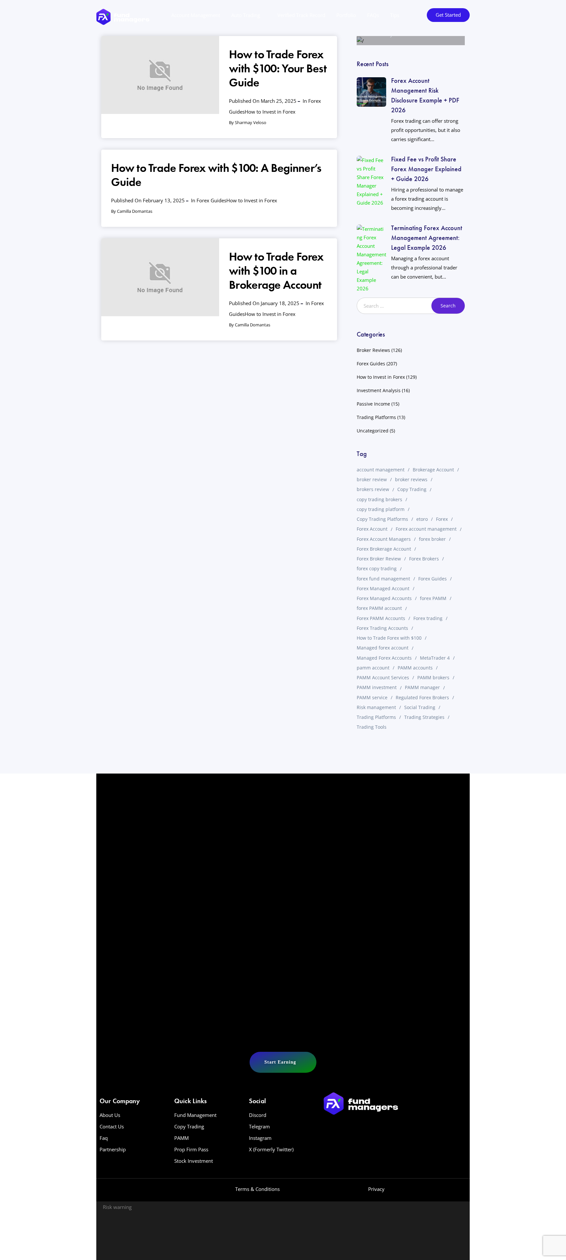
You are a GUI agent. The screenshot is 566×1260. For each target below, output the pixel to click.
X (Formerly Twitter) (271, 1149)
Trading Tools (372, 727)
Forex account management (426, 529)
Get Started (448, 14)
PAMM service (372, 697)
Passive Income (373, 404)
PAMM (181, 1138)
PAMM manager (422, 687)
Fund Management (195, 1115)
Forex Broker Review (379, 559)
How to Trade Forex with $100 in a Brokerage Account (276, 270)
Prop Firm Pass (191, 1149)
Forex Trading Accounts (382, 628)
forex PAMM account (379, 608)
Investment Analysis (379, 390)
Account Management (195, 15)
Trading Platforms (376, 417)
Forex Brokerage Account (384, 549)
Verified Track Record (301, 15)
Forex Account (372, 529)
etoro (422, 519)
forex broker (432, 539)
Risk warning (117, 1207)
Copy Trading (411, 489)
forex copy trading (377, 568)
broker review (372, 479)
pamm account (373, 668)
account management (381, 469)
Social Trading (419, 707)
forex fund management (383, 578)
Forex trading (428, 618)
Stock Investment (193, 1161)
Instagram (260, 1138)
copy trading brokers (379, 499)
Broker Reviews (373, 350)
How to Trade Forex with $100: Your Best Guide (278, 68)
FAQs (373, 15)
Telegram (259, 1126)
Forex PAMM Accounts (381, 618)
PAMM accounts (415, 668)
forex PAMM (433, 598)
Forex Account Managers (384, 539)
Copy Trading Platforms (382, 519)
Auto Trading (245, 15)
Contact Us (112, 1126)
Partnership (113, 1149)
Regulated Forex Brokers (422, 697)
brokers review (373, 489)
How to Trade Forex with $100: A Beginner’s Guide (216, 175)
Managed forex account (382, 648)
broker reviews (411, 479)
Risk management (376, 707)
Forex (442, 519)
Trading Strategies (424, 717)
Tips (394, 15)
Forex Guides (211, 200)
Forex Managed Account (383, 588)
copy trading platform (381, 509)
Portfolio (346, 15)
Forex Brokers (424, 559)
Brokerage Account (433, 469)
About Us (110, 1115)
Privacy (376, 1189)
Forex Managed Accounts (384, 598)
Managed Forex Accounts (384, 658)
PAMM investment (377, 687)
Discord (257, 1115)
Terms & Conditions (257, 1189)
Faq (104, 1138)
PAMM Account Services (383, 677)
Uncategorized (372, 431)
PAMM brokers (433, 677)
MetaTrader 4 (435, 658)
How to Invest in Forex (270, 111)
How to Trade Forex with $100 (389, 638)
